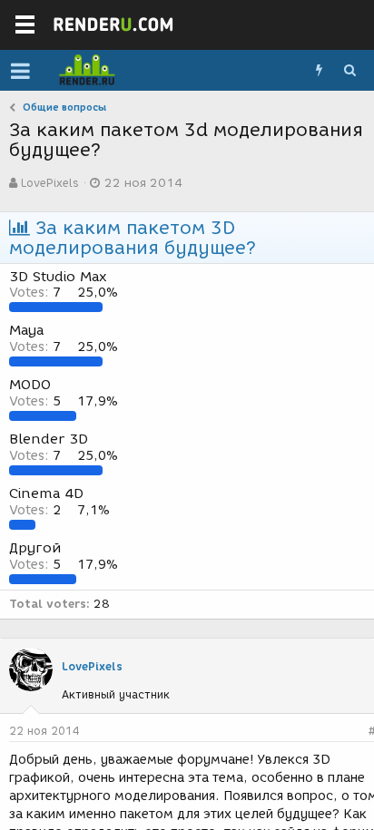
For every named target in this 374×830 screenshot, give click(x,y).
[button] (20, 71)
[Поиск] (349, 70)
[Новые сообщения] (318, 70)
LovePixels (50, 183)
